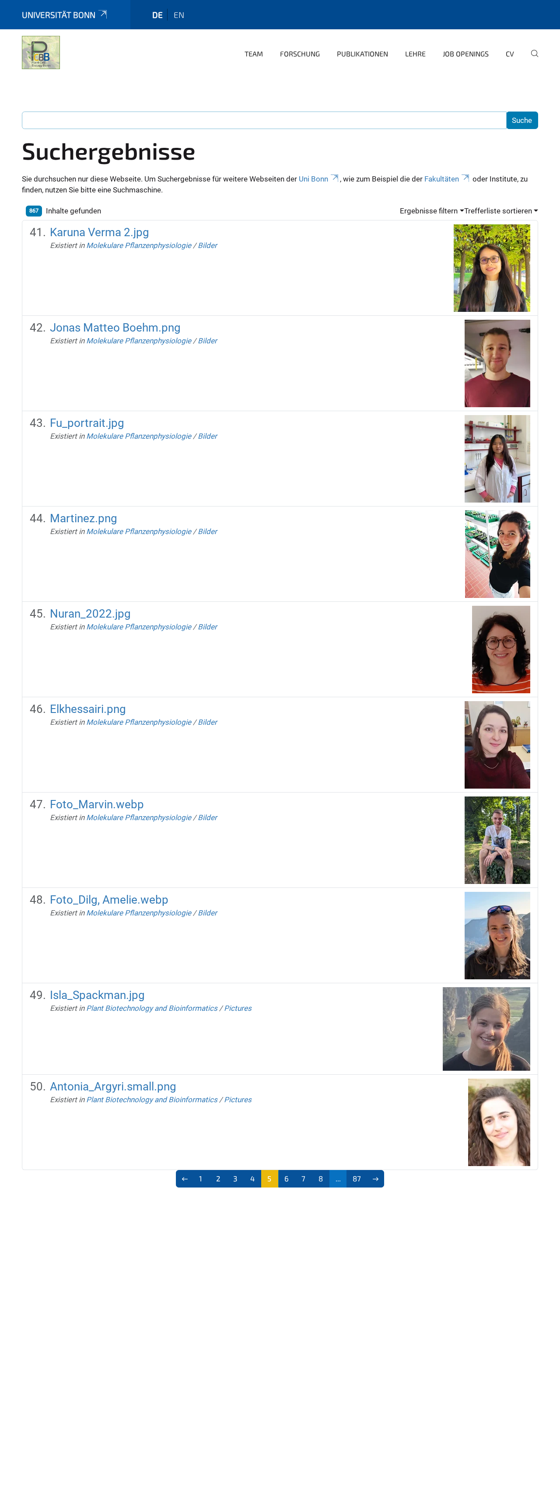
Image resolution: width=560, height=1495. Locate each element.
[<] (185, 1179)
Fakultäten (441, 179)
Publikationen (362, 53)
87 (357, 1178)
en (179, 15)
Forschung (300, 53)
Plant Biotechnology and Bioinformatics (151, 1008)
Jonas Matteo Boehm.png (115, 327)
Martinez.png (83, 518)
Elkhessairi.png (88, 709)
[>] (376, 1179)
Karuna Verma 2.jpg (99, 232)
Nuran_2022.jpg (90, 613)
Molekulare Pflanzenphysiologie (138, 245)
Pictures (238, 1008)
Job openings (466, 53)
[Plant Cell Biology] (41, 52)
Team (254, 53)
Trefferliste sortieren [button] (498, 210)
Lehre (415, 53)
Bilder (207, 245)
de (157, 15)
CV (510, 53)
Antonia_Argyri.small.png (113, 1086)
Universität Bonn (58, 15)
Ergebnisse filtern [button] (429, 210)
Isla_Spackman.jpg (97, 995)
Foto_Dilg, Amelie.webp (109, 899)
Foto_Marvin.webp (97, 804)
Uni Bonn (313, 179)
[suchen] (531, 59)
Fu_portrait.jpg (87, 423)
